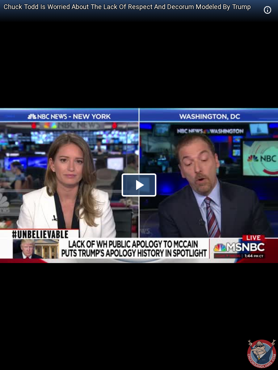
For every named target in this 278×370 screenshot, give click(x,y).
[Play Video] (139, 185)
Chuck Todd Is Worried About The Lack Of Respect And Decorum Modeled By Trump (127, 6)
